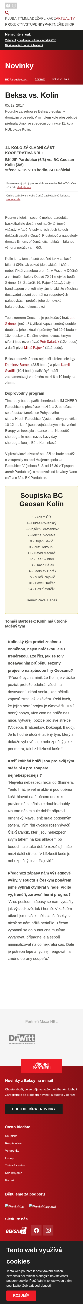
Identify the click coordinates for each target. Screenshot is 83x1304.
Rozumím (21, 1295)
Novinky (40, 79)
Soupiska (11, 1135)
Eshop (68, 24)
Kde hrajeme (13, 1173)
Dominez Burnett (17, 365)
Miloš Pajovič (34, 347)
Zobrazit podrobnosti (36, 1285)
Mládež (32, 18)
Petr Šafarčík (49, 341)
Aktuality (65, 18)
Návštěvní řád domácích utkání (24, 45)
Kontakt (10, 1180)
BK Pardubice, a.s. (16, 79)
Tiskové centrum (16, 1165)
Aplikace (47, 18)
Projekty (14, 24)
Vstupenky (34, 24)
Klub (9, 18)
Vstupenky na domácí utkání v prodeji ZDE (30, 40)
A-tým (19, 18)
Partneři (53, 24)
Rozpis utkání (14, 1143)
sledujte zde (24, 187)
